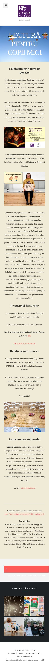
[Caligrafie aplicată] (34, 606)
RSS (42, 660)
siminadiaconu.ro (28, 488)
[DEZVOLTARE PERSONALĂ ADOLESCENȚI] (26, 569)
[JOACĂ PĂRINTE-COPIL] (14, 626)
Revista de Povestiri (24, 657)
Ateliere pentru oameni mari (29, 653)
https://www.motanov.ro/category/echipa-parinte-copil (24, 514)
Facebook (11, 653)
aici (29, 336)
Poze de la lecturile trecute (24, 343)
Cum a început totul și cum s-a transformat (22, 660)
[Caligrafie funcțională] (14, 606)
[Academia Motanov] (24, 17)
